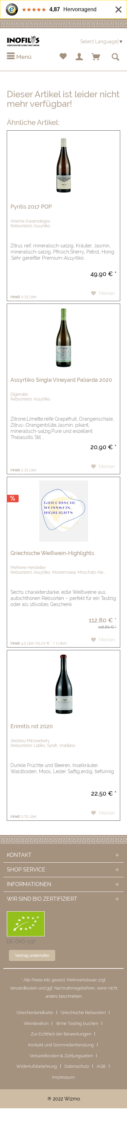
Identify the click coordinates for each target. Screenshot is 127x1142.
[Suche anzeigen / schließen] (115, 57)
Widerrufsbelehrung (36, 1066)
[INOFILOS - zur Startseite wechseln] (23, 41)
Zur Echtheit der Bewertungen (61, 1034)
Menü (23, 56)
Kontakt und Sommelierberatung (61, 1044)
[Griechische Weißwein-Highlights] (63, 511)
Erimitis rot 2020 (31, 726)
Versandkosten (23, 988)
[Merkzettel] (63, 57)
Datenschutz (76, 1066)
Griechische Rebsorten (83, 1012)
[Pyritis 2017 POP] (63, 164)
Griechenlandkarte (35, 1012)
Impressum (63, 1077)
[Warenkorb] (96, 57)
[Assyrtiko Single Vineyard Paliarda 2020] (63, 338)
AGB (101, 1066)
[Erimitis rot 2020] (63, 684)
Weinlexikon (36, 1023)
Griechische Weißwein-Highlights (52, 553)
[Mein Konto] (79, 57)
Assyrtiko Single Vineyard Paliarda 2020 (61, 380)
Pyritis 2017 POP (31, 206)
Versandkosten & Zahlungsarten (61, 1055)
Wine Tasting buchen (77, 1023)
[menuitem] (19, 57)
